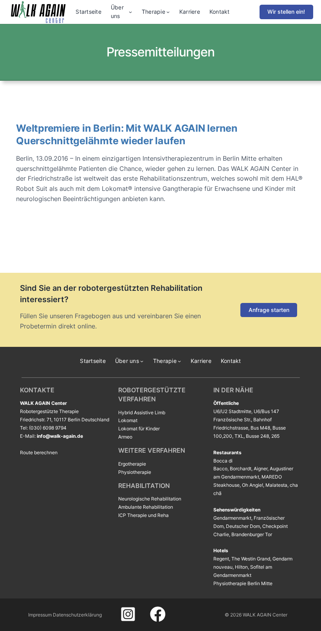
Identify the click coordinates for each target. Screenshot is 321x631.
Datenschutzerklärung (77, 615)
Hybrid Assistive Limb (141, 412)
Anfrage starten (269, 309)
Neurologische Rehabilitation (149, 499)
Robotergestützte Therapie (49, 411)
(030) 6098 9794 (48, 428)
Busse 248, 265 (263, 436)
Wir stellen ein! (286, 11)
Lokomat (127, 420)
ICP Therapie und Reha (143, 515)
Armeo (125, 437)
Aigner (260, 468)
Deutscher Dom (243, 526)
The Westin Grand (250, 559)
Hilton (241, 567)
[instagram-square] (128, 614)
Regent (221, 559)
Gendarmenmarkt (232, 518)
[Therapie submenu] (168, 11)
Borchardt (240, 468)
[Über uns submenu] (130, 11)
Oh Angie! (252, 485)
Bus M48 (260, 428)
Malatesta (276, 485)
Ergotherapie (132, 464)
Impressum (40, 615)
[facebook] (158, 614)
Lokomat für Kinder (139, 429)
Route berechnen (39, 452)
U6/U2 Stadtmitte (232, 411)
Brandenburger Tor (251, 534)
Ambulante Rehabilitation (145, 507)
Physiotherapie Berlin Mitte (242, 583)
